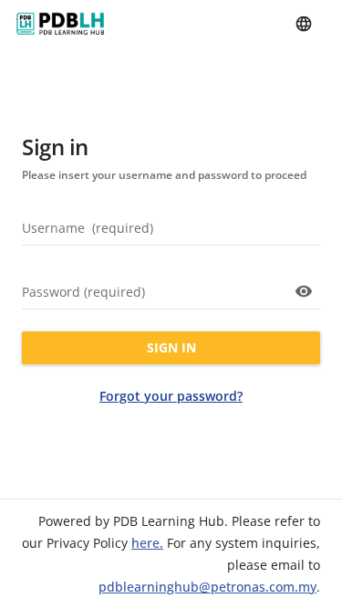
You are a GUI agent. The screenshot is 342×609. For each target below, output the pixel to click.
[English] (303, 23)
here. (147, 542)
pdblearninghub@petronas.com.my (207, 586)
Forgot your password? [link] (171, 395)
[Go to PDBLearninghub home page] (60, 23)
